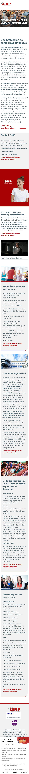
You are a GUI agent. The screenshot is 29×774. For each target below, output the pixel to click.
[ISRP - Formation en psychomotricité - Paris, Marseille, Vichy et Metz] (6, 4)
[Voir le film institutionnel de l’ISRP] (14, 248)
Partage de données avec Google (10, 765)
